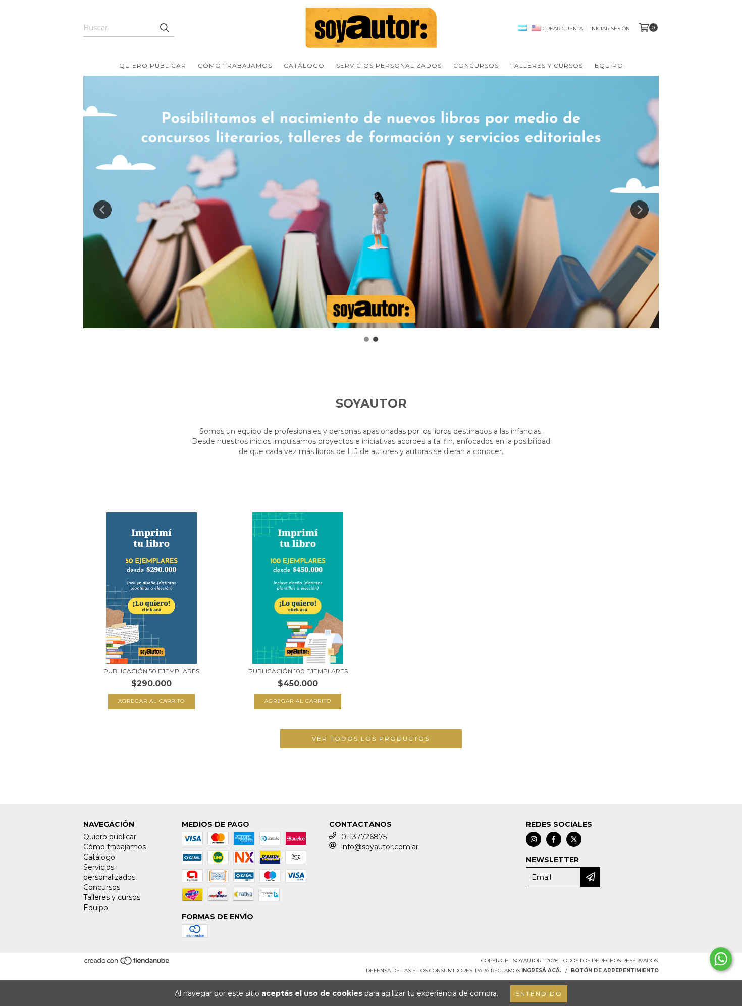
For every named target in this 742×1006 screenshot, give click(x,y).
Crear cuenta (563, 28)
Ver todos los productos (371, 738)
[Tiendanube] (127, 964)
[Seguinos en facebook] (553, 839)
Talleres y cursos (546, 65)
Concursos (476, 65)
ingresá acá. (541, 970)
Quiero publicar (152, 65)
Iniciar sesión (610, 28)
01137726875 (364, 836)
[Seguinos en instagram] (533, 839)
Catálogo (304, 65)
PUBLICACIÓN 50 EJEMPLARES (151, 671)
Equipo (609, 65)
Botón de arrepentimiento (615, 970)
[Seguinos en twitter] (573, 839)
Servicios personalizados (389, 65)
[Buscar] (164, 28)
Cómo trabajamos (235, 65)
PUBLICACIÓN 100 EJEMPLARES (298, 671)
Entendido (538, 993)
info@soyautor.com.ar (379, 846)
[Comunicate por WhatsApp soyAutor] (721, 959)
